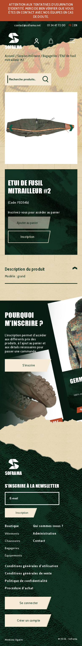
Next (71, 128)
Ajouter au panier (27, 223)
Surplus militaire (28, 56)
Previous (11, 128)
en (75, 25)
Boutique (12, 526)
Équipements (13, 555)
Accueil (10, 56)
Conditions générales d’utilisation (31, 566)
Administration (44, 533)
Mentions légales (14, 639)
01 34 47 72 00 (56, 25)
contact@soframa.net (27, 25)
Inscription (27, 237)
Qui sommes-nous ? (48, 526)
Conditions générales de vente (28, 573)
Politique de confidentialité (26, 581)
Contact (39, 541)
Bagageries (50, 56)
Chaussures (12, 541)
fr (70, 25)
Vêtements (12, 533)
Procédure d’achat (19, 588)
